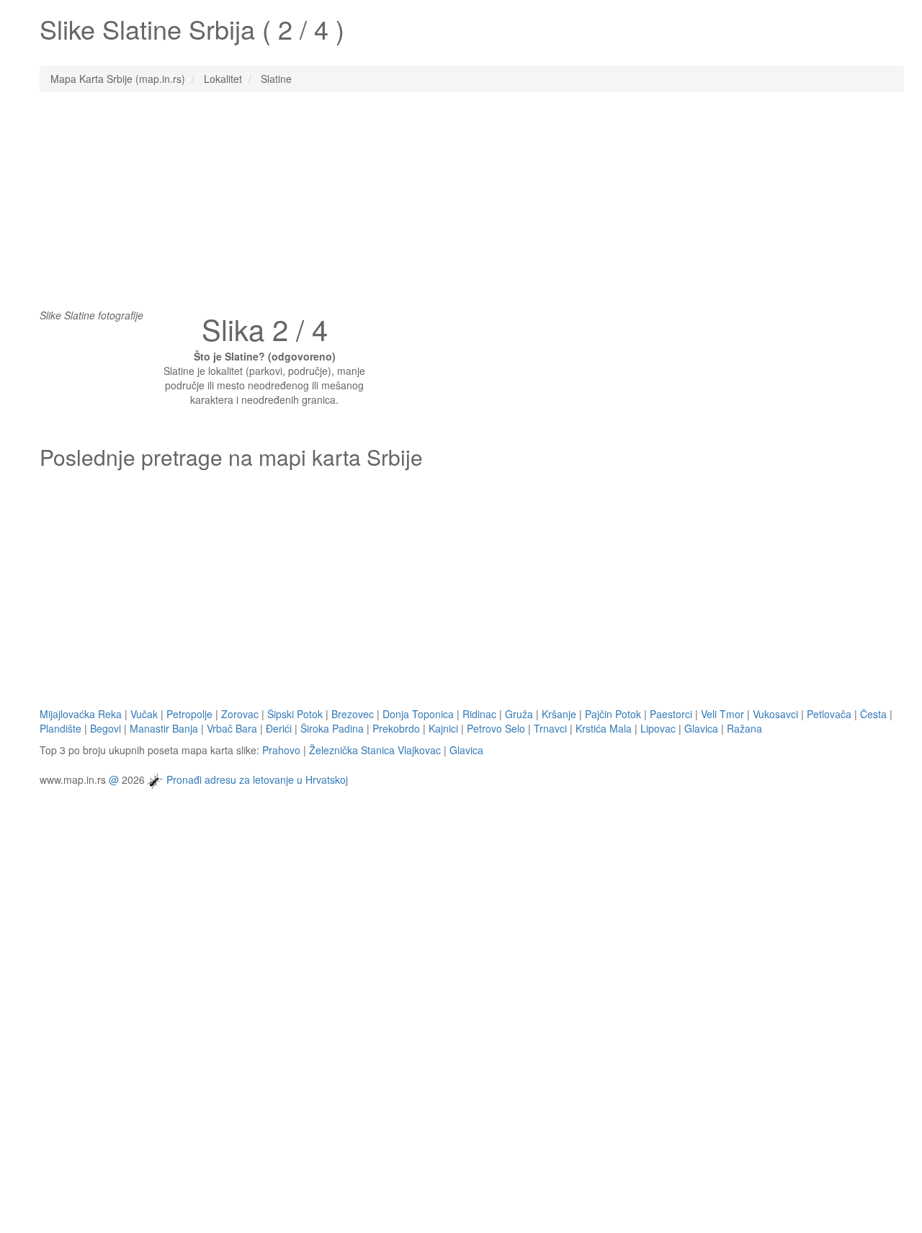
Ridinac (479, 714)
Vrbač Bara (232, 728)
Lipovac (658, 728)
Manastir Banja (164, 728)
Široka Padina (332, 728)
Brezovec (352, 714)
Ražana (744, 728)
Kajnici (443, 728)
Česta (873, 714)
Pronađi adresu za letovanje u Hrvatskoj (257, 779)
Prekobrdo (396, 728)
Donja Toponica (418, 714)
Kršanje (559, 714)
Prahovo (281, 750)
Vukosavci (775, 714)
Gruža (519, 714)
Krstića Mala (604, 728)
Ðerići (279, 728)
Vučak (144, 714)
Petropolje (189, 714)
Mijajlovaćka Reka (81, 714)
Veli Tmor (722, 714)
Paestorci (671, 714)
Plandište (60, 728)
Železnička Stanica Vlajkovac (375, 750)
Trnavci (550, 728)
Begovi (105, 728)
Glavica (701, 728)
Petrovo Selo (496, 728)
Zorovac (240, 714)
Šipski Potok (295, 714)
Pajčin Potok (613, 714)
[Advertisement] (461, 207)
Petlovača (829, 714)
